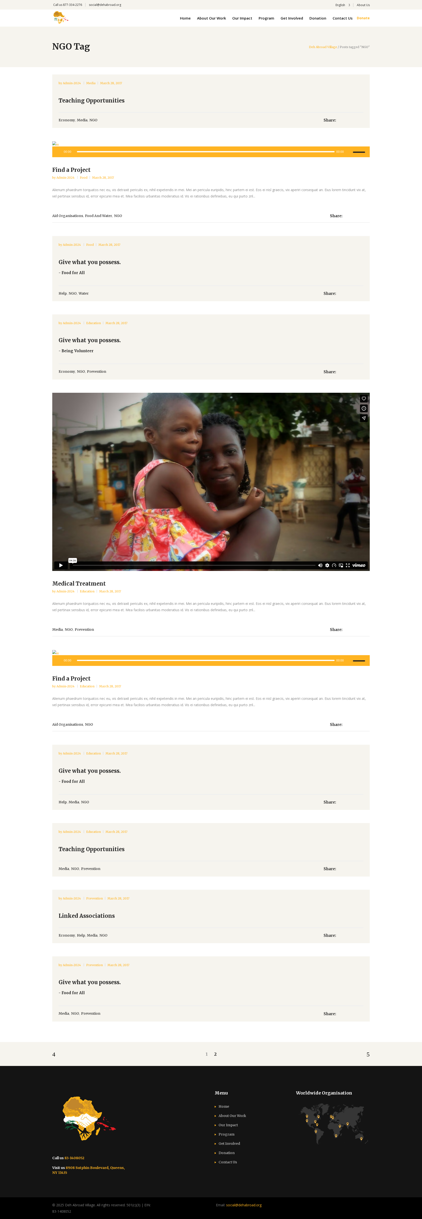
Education (93, 323)
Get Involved (229, 1143)
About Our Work (232, 1116)
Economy (67, 120)
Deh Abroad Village (323, 47)
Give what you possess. (90, 262)
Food (83, 177)
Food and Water (98, 216)
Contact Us (228, 1162)
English (340, 5)
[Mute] (349, 151)
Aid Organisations (67, 216)
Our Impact (228, 1125)
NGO (93, 120)
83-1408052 (74, 1158)
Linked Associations (87, 915)
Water (84, 293)
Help (63, 293)
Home (224, 1106)
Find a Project (71, 169)
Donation (227, 1153)
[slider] (360, 152)
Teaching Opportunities (92, 100)
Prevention (96, 371)
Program (226, 1134)
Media (90, 83)
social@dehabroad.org (105, 5)
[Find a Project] (211, 144)
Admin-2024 (72, 83)
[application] (211, 151)
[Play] (58, 151)
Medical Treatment (79, 583)
